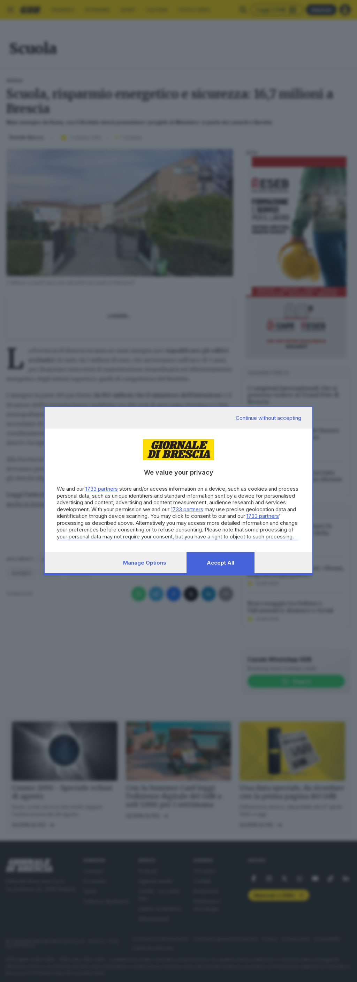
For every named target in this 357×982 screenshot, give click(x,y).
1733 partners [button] (101, 488)
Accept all (220, 562)
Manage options (144, 562)
